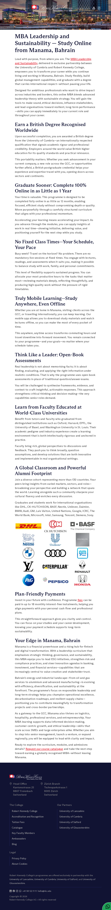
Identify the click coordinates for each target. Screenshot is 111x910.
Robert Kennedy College (24, 811)
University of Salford (70, 822)
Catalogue (17, 827)
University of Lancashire (71, 811)
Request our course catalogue (44, 748)
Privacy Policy (19, 858)
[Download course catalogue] (99, 8)
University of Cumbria (70, 816)
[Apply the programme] (93, 8)
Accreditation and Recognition (28, 816)
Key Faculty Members (23, 833)
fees (80, 600)
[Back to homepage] (52, 8)
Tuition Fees (18, 822)
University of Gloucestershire (74, 827)
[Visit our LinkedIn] (10, 891)
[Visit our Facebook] (14, 891)
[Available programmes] (11, 8)
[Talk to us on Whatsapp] (20, 891)
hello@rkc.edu (44, 891)
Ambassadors (19, 838)
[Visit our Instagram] (17, 891)
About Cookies (19, 863)
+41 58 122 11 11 (29, 891)
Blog (14, 844)
